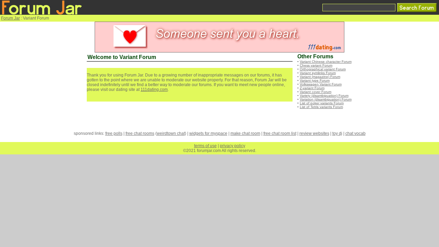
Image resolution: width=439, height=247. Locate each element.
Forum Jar (10, 18)
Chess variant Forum (316, 65)
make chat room (245, 133)
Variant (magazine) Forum (320, 77)
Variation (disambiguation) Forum (326, 99)
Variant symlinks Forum (318, 73)
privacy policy (232, 145)
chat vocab (355, 133)
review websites (314, 133)
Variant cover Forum (315, 92)
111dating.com (154, 89)
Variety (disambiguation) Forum (324, 95)
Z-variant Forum (312, 88)
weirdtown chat (171, 133)
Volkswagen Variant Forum (321, 84)
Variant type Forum (315, 80)
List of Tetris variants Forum (321, 107)
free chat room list (279, 133)
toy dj (337, 133)
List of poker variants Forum (322, 103)
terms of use (205, 145)
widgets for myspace (208, 133)
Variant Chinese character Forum (326, 61)
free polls (113, 133)
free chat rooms (140, 133)
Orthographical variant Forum (323, 69)
